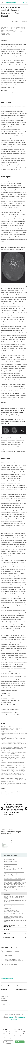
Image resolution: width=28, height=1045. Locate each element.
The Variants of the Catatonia (10, 864)
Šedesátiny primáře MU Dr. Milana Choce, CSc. (14, 913)
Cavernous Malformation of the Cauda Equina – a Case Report (15, 901)
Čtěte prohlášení (12, 1017)
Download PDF (15, 21)
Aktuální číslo (6, 933)
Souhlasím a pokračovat (19, 1042)
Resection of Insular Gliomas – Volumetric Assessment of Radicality (13, 869)
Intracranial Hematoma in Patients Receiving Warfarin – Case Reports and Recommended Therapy (14, 897)
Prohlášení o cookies (6, 1005)
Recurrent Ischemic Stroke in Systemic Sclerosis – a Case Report (15, 894)
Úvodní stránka (5, 986)
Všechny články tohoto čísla (10, 855)
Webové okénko (7, 908)
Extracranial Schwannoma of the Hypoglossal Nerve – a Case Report (15, 890)
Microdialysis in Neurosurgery (10, 861)
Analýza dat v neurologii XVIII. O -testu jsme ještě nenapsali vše (11, 911)
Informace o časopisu (8, 937)
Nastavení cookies (5, 1007)
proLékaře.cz (8, 2)
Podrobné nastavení (8, 1042)
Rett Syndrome (7, 866)
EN (26, 2)
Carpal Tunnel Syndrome (9, 859)
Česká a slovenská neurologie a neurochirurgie (11, 926)
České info (24, 21)
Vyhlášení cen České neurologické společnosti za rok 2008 (15, 921)
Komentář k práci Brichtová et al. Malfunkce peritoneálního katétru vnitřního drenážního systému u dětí (13, 917)
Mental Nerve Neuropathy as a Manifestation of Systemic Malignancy (14, 887)
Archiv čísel (6, 929)
